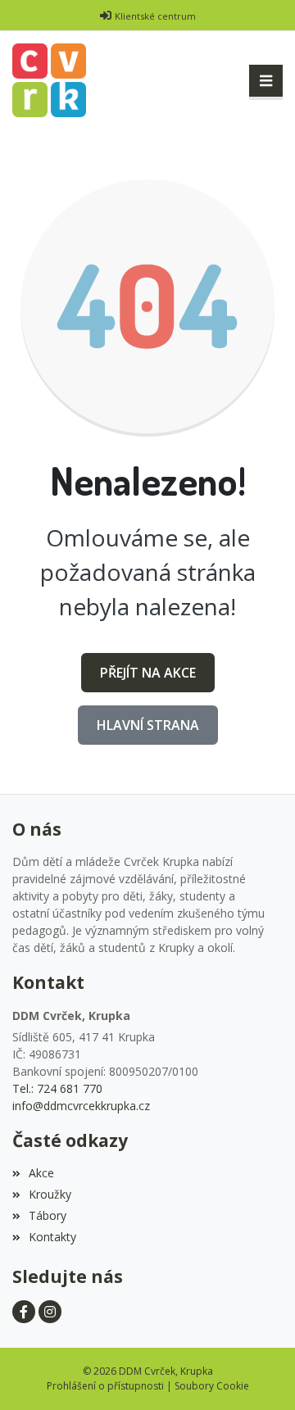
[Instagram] (50, 1311)
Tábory (47, 1215)
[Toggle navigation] (266, 81)
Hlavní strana (148, 725)
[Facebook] (23, 1311)
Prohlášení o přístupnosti (105, 1386)
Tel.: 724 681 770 (57, 1088)
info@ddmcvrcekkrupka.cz (81, 1105)
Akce (41, 1173)
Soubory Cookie (212, 1386)
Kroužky (50, 1194)
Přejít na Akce (148, 673)
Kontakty (52, 1237)
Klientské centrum (155, 16)
